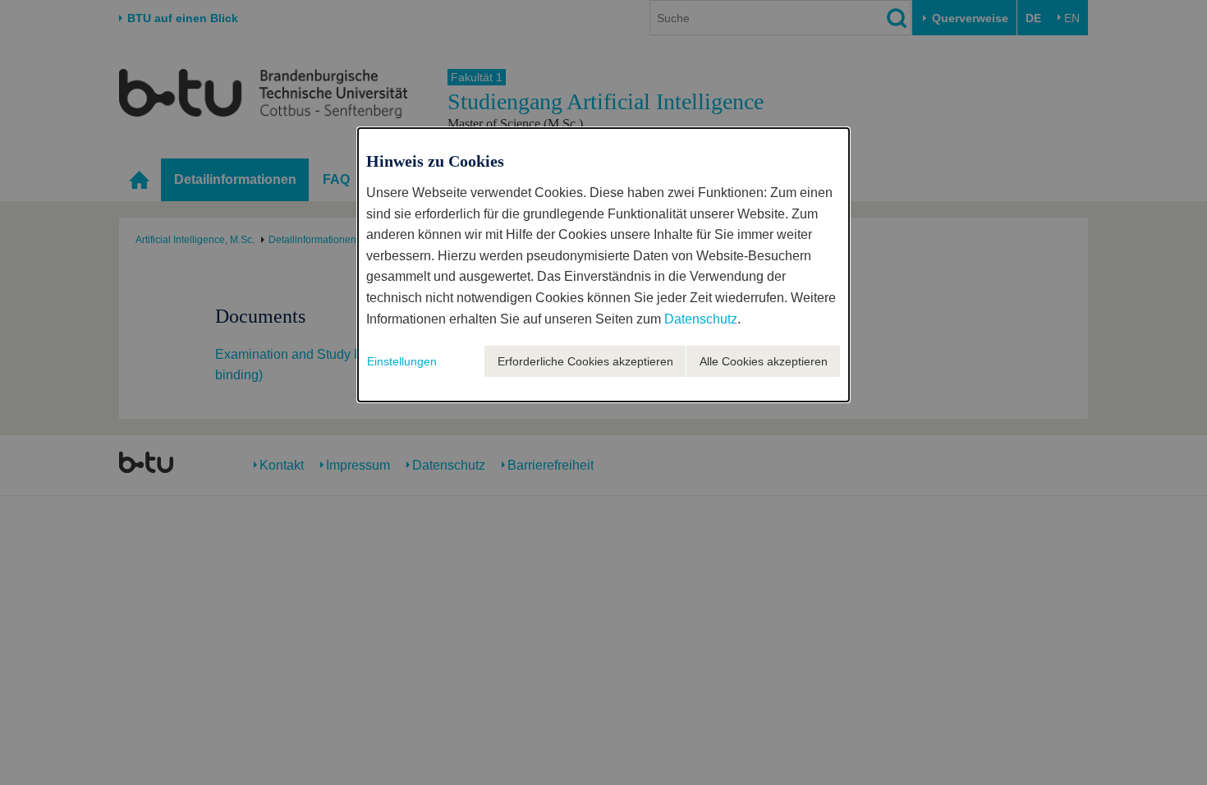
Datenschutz (700, 319)
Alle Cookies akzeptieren (764, 361)
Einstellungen (402, 361)
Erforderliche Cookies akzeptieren (585, 361)
